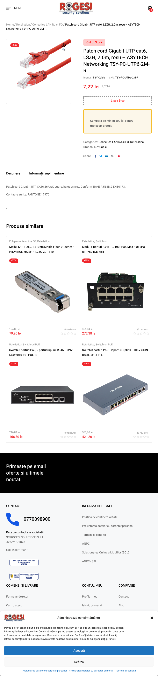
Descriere (13, 173)
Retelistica (23, 24)
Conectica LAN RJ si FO (47, 24)
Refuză (79, 662)
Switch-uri (101, 241)
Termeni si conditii (125, 670)
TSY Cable (99, 78)
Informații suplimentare (46, 173)
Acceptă (79, 650)
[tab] (13, 173)
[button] (152, 618)
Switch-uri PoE (31, 344)
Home (10, 24)
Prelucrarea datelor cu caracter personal (44, 670)
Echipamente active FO (22, 241)
